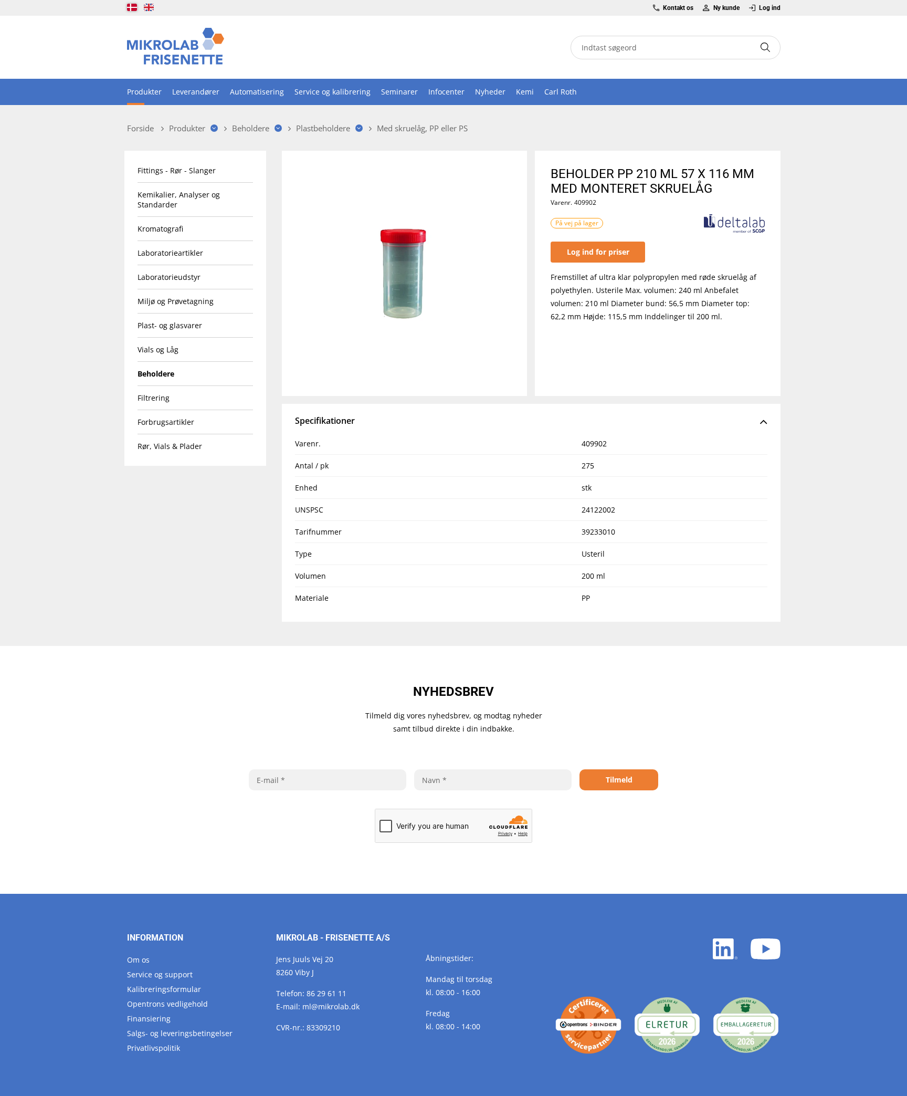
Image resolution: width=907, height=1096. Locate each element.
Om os (138, 960)
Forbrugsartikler (166, 422)
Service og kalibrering (332, 92)
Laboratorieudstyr (169, 277)
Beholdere (156, 374)
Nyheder (490, 92)
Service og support (160, 974)
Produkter (144, 92)
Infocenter (446, 92)
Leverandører (195, 92)
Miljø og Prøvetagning (176, 301)
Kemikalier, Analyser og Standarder (179, 200)
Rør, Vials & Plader (170, 446)
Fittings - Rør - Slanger (177, 170)
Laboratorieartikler (170, 253)
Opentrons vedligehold (167, 1004)
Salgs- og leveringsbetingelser (180, 1033)
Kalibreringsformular (164, 989)
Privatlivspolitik (153, 1048)
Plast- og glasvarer (170, 325)
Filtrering (154, 398)
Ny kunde (726, 8)
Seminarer (399, 92)
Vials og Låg (158, 349)
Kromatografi (160, 229)
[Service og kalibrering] (588, 1025)
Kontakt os (678, 8)
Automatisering (257, 92)
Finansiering (149, 1019)
